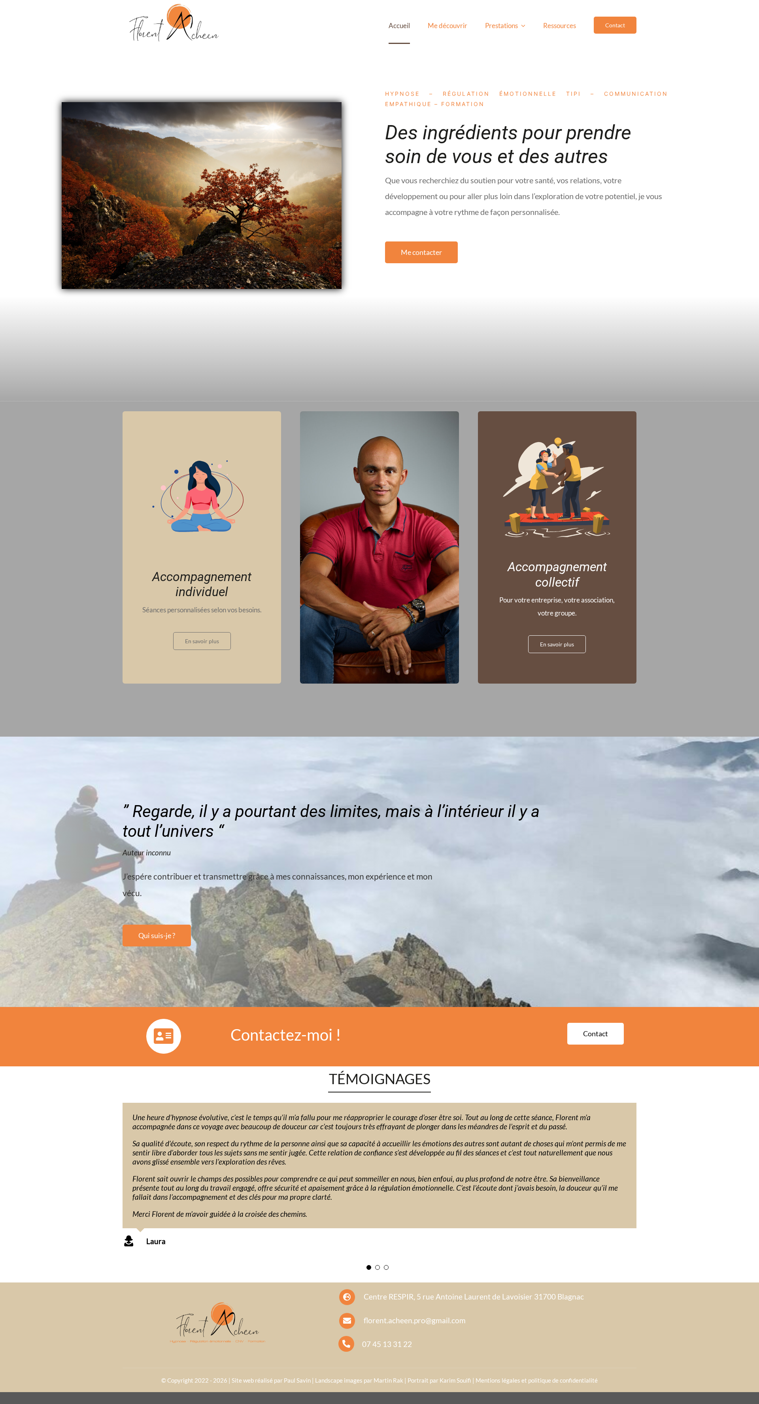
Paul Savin (297, 1380)
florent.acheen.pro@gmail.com (415, 1320)
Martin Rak (388, 1380)
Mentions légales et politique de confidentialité (537, 1380)
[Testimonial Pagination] (368, 1267)
